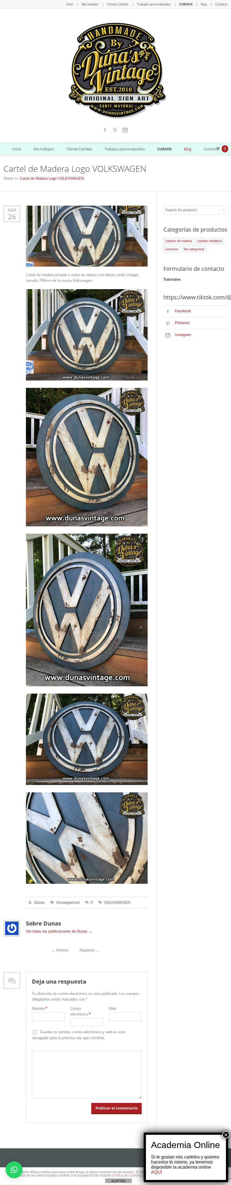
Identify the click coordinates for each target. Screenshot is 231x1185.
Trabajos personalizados (154, 4)
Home (8, 178)
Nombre (39, 1008)
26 (12, 216)
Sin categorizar (194, 249)
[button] (14, 1169)
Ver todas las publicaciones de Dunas (59, 931)
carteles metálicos (209, 241)
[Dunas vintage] (116, 69)
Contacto (221, 4)
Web (112, 1008)
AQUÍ (156, 1172)
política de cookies (126, 1175)
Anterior (60, 950)
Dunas (39, 902)
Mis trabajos (90, 4)
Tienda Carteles (117, 4)
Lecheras (171, 249)
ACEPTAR (118, 1181)
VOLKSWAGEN (117, 902)
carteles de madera (178, 241)
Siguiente (89, 950)
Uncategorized (67, 902)
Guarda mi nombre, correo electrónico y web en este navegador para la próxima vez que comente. (78, 1035)
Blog (204, 4)
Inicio (69, 4)
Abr (12, 210)
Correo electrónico (80, 1011)
